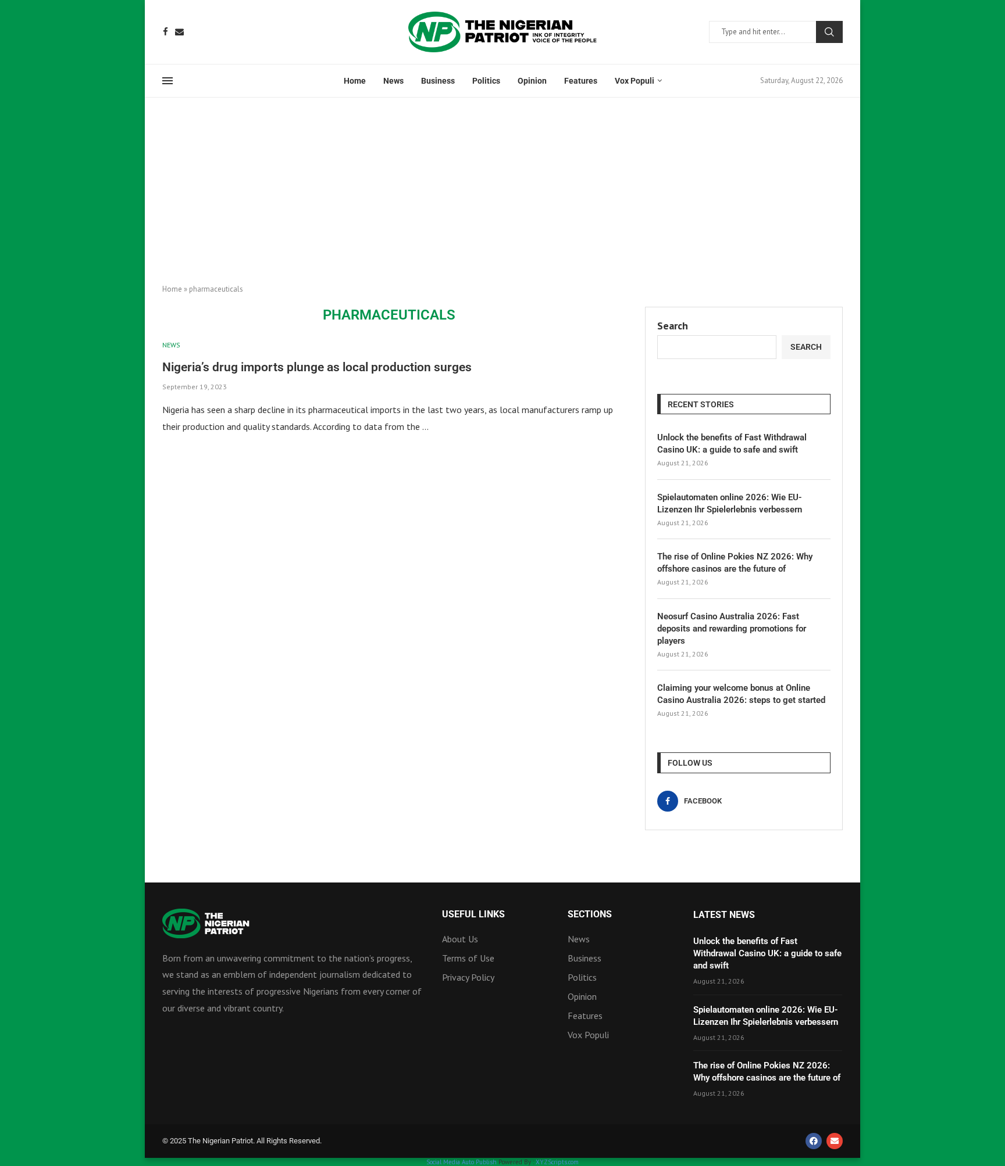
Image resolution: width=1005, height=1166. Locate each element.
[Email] (179, 32)
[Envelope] (834, 1141)
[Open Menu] (167, 81)
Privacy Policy (468, 977)
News (393, 80)
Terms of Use (468, 958)
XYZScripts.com (557, 1162)
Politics (486, 80)
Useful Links (473, 914)
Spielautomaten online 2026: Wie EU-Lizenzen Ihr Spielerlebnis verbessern (729, 503)
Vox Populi (634, 80)
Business (438, 80)
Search (829, 32)
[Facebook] (165, 32)
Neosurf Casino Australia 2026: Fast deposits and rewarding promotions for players (731, 628)
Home (355, 80)
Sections (590, 914)
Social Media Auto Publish (461, 1162)
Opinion (532, 80)
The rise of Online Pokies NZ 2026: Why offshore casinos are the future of (734, 562)
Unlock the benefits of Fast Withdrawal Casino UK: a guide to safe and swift (732, 443)
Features (580, 80)
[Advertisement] (502, 184)
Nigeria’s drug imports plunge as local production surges (317, 367)
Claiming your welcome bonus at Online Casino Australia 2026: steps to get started (741, 694)
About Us (460, 938)
